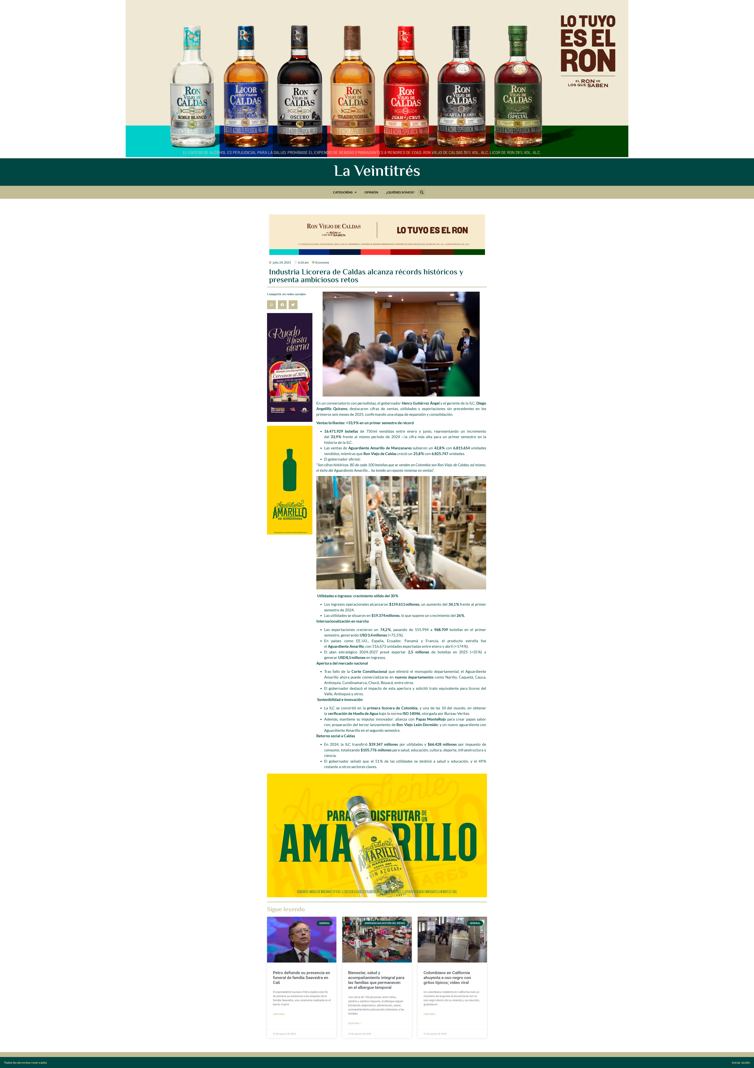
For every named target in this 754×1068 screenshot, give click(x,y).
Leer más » (279, 1014)
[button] (421, 192)
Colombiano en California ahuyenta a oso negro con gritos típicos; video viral (447, 977)
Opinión (371, 192)
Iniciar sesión (741, 1062)
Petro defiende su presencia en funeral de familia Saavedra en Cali (301, 977)
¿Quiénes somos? (400, 192)
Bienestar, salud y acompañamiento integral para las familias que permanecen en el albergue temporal (376, 980)
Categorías (343, 192)
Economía (322, 262)
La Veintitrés (377, 172)
